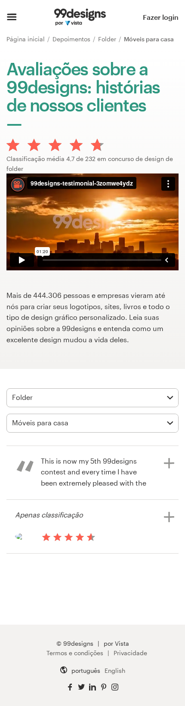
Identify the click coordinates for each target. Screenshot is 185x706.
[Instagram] (114, 687)
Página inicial (26, 39)
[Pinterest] (103, 687)
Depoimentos (72, 39)
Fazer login (161, 17)
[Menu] (11, 17)
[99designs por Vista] (80, 17)
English (115, 670)
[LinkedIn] (92, 687)
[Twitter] (81, 687)
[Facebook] (70, 687)
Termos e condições (74, 652)
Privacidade (130, 652)
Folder (108, 39)
